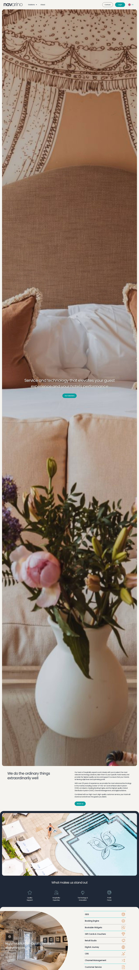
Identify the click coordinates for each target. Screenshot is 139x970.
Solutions (31, 4)
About (42, 4)
